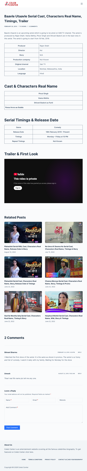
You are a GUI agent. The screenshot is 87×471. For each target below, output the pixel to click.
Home (24, 459)
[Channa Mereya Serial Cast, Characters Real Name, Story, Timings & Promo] (64, 267)
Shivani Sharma (10, 352)
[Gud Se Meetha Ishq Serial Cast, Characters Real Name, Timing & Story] (23, 301)
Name (8, 400)
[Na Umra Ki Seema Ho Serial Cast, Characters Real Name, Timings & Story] (64, 232)
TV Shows (22, 26)
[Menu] (82, 4)
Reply (80, 352)
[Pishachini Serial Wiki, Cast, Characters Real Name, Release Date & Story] (23, 232)
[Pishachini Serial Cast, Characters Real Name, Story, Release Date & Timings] (23, 267)
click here (29, 452)
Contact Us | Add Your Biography (70, 459)
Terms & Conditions (35, 459)
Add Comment (12, 407)
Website (63, 400)
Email (35, 400)
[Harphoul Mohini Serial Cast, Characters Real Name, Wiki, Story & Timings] (64, 301)
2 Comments (33, 26)
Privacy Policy (50, 459)
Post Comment (12, 428)
